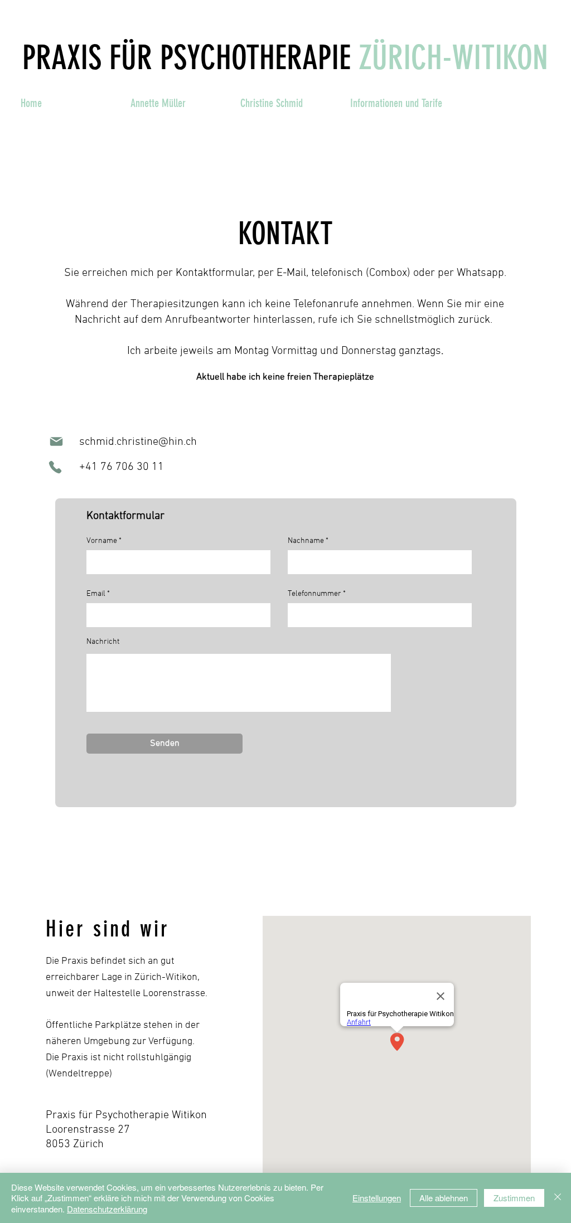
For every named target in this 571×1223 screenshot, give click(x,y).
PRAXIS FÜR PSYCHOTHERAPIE (186, 57)
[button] (177, 103)
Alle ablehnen (443, 1197)
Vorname (101, 541)
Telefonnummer (314, 594)
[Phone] (55, 467)
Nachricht (102, 642)
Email (95, 594)
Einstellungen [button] (376, 1197)
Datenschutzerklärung (107, 1209)
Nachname (306, 541)
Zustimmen (514, 1197)
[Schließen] (557, 1198)
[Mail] (56, 441)
